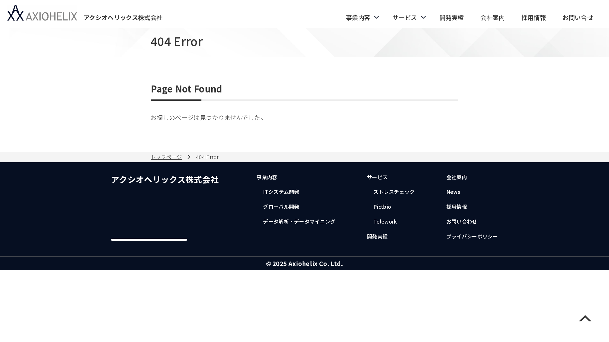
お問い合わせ (461, 221)
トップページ (166, 157)
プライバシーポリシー (472, 236)
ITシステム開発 (281, 191)
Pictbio (382, 206)
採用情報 (456, 206)
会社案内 (456, 177)
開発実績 (377, 236)
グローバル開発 (281, 206)
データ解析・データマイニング (299, 221)
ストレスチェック (394, 191)
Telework (385, 221)
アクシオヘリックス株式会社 (165, 179)
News (453, 191)
